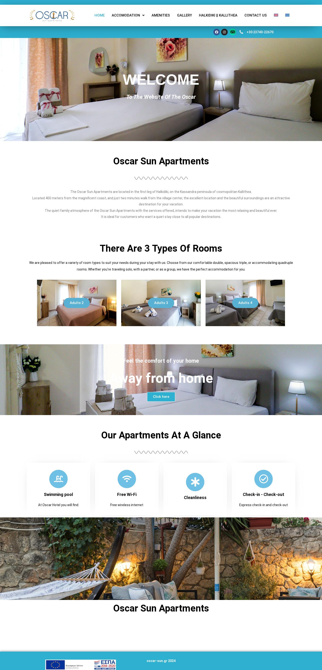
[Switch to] (276, 15)
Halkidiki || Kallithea (218, 15)
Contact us (255, 15)
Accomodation (126, 15)
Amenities (161, 15)
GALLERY (184, 15)
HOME (100, 15)
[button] (128, 15)
